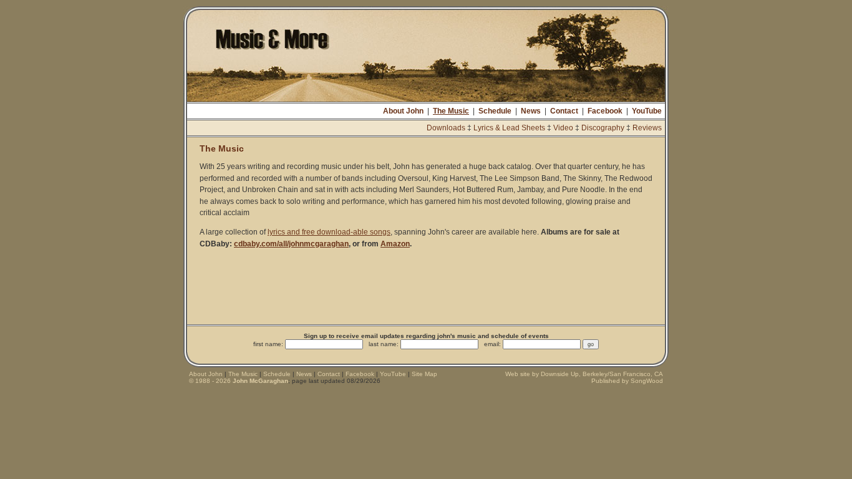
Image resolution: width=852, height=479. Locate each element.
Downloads (446, 127)
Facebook (605, 111)
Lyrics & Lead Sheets (509, 127)
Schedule (494, 111)
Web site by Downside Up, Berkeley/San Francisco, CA (584, 373)
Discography (602, 127)
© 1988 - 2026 (238, 380)
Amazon (395, 244)
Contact (564, 111)
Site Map (424, 373)
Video (563, 127)
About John (403, 111)
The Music (451, 111)
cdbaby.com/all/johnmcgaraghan (291, 244)
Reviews (647, 127)
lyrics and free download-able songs (329, 232)
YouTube (647, 111)
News (531, 111)
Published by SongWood (627, 380)
